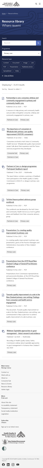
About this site (6, 402)
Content (6, 63)
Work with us (5, 375)
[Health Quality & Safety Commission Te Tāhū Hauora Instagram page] (13, 464)
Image (25, 63)
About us (4, 378)
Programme (6, 48)
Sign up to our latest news (10, 427)
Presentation (14, 67)
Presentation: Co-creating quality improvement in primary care (19, 231)
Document (16, 63)
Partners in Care (12, 120)
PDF (4, 67)
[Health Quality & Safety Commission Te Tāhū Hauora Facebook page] (3, 464)
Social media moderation (9, 411)
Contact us (5, 372)
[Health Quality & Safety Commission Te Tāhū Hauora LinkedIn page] (8, 464)
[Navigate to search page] (36, 4)
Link (32, 63)
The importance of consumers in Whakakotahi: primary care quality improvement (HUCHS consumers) (20, 131)
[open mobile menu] (40, 4)
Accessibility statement (9, 405)
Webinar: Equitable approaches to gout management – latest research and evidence (23, 332)
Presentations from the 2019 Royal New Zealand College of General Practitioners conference (21, 263)
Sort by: (4, 89)
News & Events (6, 384)
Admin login (5, 389)
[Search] (38, 43)
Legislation (5, 414)
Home (4, 13)
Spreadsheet (7, 71)
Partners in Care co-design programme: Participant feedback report (22, 168)
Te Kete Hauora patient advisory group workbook (21, 201)
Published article (27, 67)
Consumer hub (12, 153)
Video (17, 71)
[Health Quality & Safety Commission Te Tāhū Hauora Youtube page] (17, 465)
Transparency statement (9, 408)
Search (4, 38)
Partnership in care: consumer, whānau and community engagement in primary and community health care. (22, 100)
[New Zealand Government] (13, 441)
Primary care (24, 120)
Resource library (6, 386)
